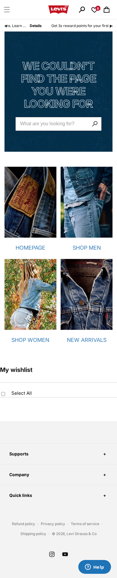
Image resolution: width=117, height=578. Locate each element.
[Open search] (82, 10)
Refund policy (23, 524)
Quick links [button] (20, 495)
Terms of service (85, 524)
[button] (7, 10)
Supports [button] (18, 453)
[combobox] (58, 124)
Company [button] (19, 474)
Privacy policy (53, 524)
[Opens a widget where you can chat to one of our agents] (94, 567)
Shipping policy (33, 533)
